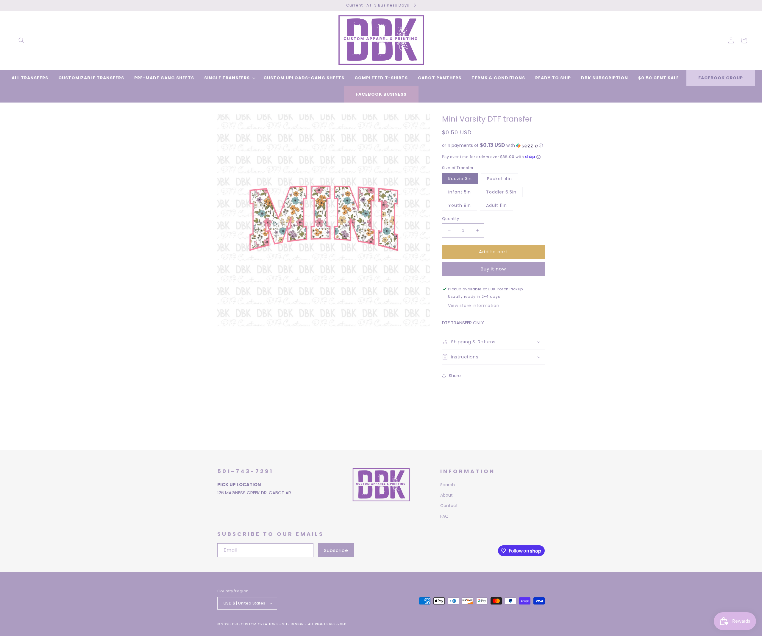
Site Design (293, 624)
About (446, 495)
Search (447, 485)
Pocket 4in (499, 179)
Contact (449, 506)
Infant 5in (459, 192)
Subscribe (336, 550)
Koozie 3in (460, 179)
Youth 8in (459, 205)
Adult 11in (496, 205)
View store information (473, 305)
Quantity (450, 218)
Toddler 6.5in (501, 192)
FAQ (444, 516)
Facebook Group (720, 78)
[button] (21, 40)
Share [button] (455, 376)
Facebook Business (381, 94)
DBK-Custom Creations (255, 624)
